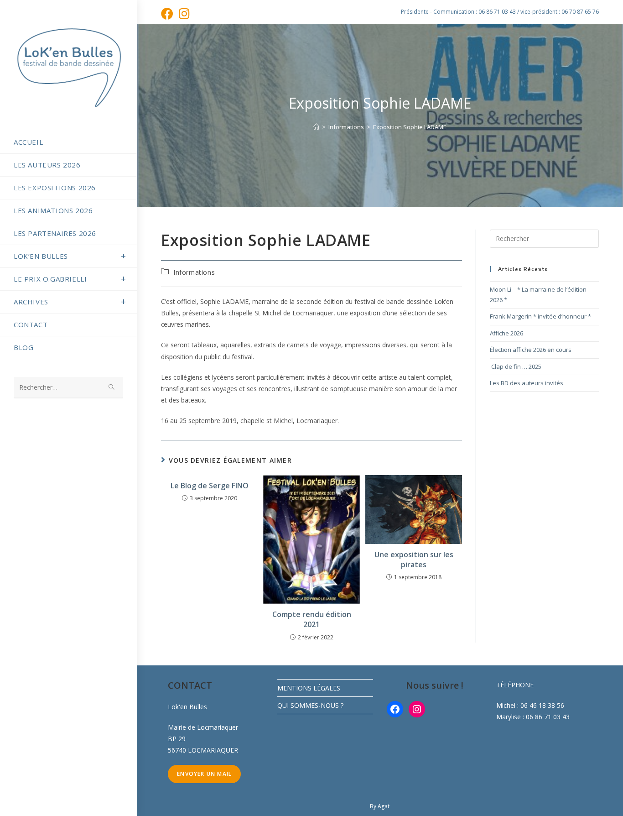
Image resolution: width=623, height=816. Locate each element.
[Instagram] (417, 709)
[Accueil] (316, 127)
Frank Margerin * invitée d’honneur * (540, 316)
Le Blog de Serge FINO (210, 486)
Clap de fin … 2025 (515, 366)
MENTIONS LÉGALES (308, 688)
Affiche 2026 (506, 333)
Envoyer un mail (204, 774)
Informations (194, 272)
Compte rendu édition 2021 (311, 619)
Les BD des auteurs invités (526, 383)
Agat (383, 806)
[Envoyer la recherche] (111, 387)
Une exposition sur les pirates (413, 559)
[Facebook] (395, 709)
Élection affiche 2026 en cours (530, 349)
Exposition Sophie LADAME (409, 127)
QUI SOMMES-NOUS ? (310, 705)
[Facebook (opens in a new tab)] (168, 13)
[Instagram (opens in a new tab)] (184, 13)
